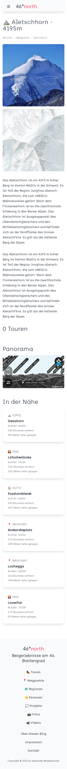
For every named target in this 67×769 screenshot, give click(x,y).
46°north (7, 37)
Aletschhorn (40, 37)
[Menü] (8, 6)
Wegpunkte (22, 37)
